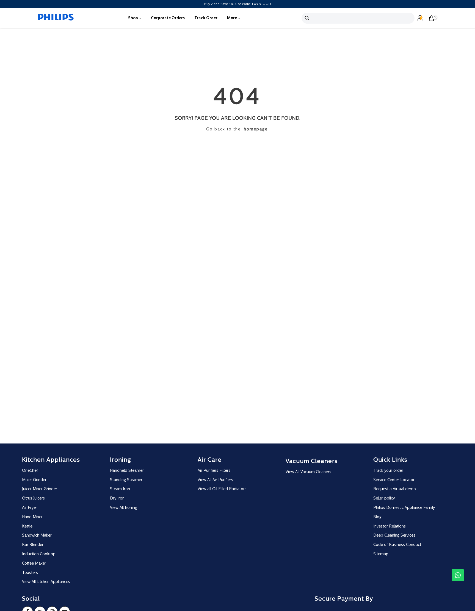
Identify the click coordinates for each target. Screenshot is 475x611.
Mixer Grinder (34, 480)
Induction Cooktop (39, 554)
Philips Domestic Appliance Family (404, 508)
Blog (377, 517)
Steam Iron (120, 489)
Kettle (27, 526)
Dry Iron (117, 498)
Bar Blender (32, 545)
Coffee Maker (34, 564)
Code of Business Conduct (397, 545)
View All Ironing (123, 508)
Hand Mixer (32, 517)
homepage (256, 129)
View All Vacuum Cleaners (308, 472)
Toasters (30, 573)
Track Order (205, 18)
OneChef (30, 471)
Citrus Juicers (33, 498)
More (232, 18)
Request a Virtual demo (394, 489)
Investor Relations (389, 526)
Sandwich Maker (37, 536)
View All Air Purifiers (215, 480)
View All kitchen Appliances (46, 582)
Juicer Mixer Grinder (39, 489)
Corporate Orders (168, 18)
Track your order (388, 471)
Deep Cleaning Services (394, 536)
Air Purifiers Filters (214, 471)
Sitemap (380, 554)
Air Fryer (29, 508)
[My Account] (420, 18)
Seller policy (384, 498)
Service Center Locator (394, 480)
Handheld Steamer (127, 471)
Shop (133, 18)
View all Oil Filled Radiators (222, 489)
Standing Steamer (126, 480)
